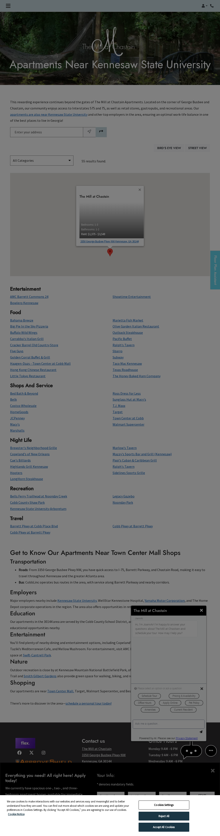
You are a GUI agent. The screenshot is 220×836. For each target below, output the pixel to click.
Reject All (164, 816)
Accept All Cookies (164, 827)
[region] (110, 815)
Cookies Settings (164, 805)
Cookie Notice (16, 814)
